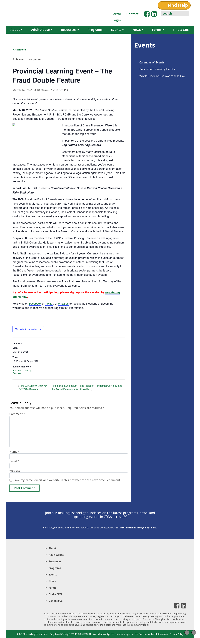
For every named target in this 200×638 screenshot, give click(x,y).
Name (14, 451)
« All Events (19, 49)
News (136, 30)
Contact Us (55, 601)
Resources (68, 30)
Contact (132, 14)
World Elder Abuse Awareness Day (162, 76)
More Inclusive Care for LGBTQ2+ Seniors (32, 387)
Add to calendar (28, 329)
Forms (157, 30)
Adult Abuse (40, 30)
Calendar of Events (152, 62)
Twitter (49, 303)
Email (14, 461)
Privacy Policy (176, 634)
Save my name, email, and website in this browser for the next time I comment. (67, 480)
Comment (17, 414)
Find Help (178, 5)
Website (14, 470)
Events (116, 30)
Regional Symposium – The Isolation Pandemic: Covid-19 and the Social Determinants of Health (87, 387)
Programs (95, 30)
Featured (17, 373)
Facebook (35, 303)
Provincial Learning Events (157, 69)
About (15, 30)
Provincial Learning (21, 370)
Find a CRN (181, 30)
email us (63, 303)
